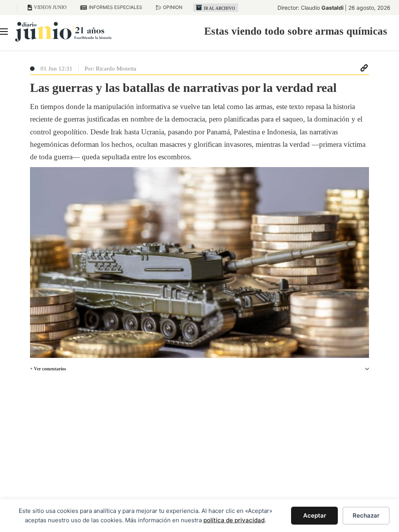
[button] (199, 369)
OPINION (172, 7)
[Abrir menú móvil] (4, 31)
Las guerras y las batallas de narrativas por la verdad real (183, 88)
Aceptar (314, 515)
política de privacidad (234, 520)
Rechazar (366, 515)
